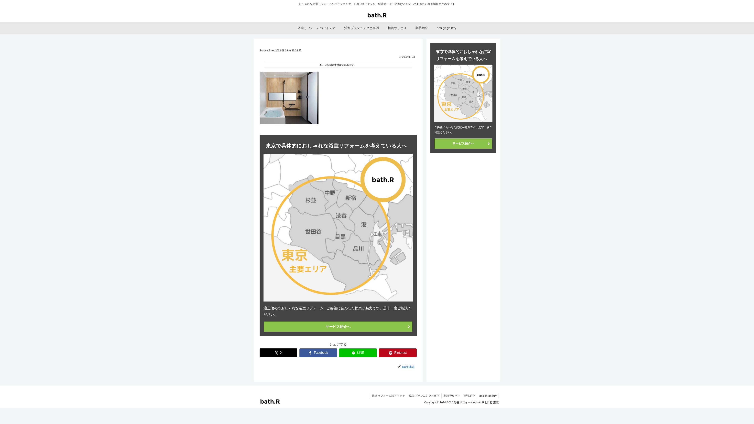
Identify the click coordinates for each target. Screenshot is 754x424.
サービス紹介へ (338, 327)
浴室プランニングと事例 (424, 395)
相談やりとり (452, 395)
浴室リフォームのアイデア (388, 395)
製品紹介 (469, 395)
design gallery (488, 395)
